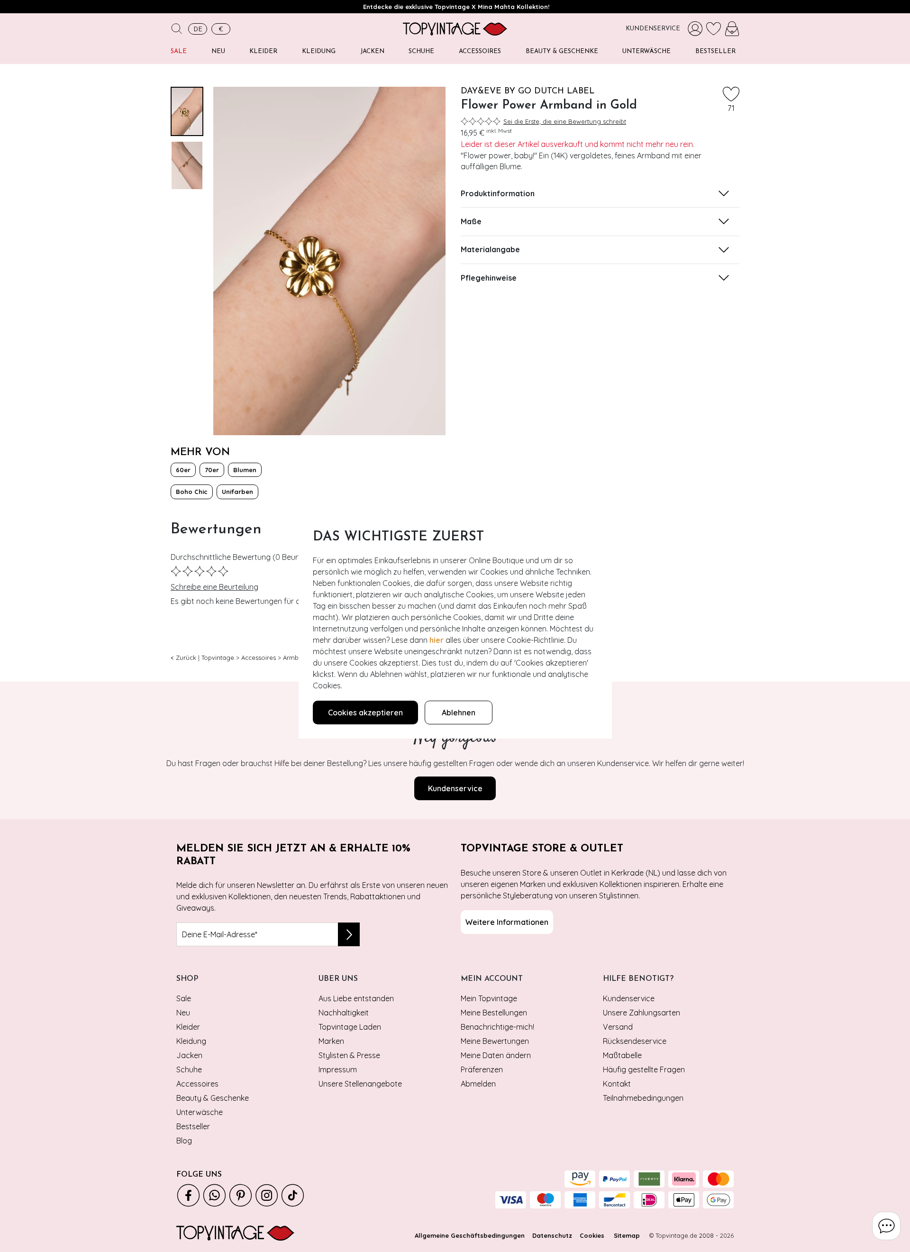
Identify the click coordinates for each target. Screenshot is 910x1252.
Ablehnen (458, 712)
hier (436, 640)
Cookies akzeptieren (365, 712)
